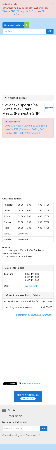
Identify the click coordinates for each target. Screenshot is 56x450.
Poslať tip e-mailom (31, 383)
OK (49, 31)
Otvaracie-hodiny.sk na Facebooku (20, 435)
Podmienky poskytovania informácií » (35, 314)
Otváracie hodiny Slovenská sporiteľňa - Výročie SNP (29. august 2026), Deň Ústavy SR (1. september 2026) (26, 129)
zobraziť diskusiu (28, 396)
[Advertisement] (28, 65)
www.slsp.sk (31, 285)
